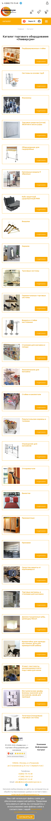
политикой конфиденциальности (25, 794)
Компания (41, 744)
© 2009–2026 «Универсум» (15, 745)
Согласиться (25, 817)
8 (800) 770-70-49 (11, 3)
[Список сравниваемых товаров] (31, 13)
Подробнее (41, 61)
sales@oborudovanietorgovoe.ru (28, 782)
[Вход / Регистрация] (47, 3)
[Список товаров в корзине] (47, 14)
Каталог (7, 21)
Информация (41, 747)
